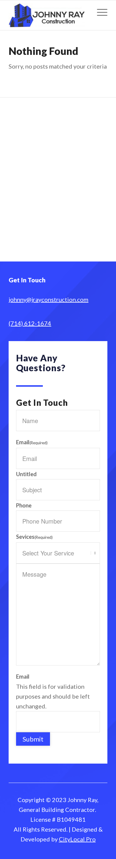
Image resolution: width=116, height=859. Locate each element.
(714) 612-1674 (30, 323)
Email (32, 442)
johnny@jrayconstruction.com (48, 299)
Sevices (34, 536)
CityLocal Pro (77, 839)
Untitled (26, 474)
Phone (24, 505)
